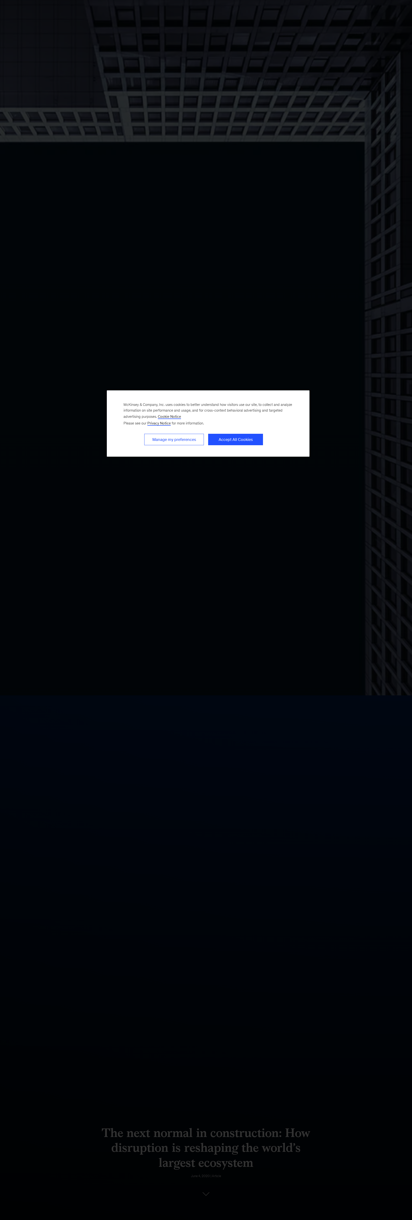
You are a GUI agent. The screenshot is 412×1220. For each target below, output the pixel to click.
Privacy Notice (159, 423)
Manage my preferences (174, 439)
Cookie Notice (169, 416)
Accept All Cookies (236, 439)
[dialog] (208, 423)
